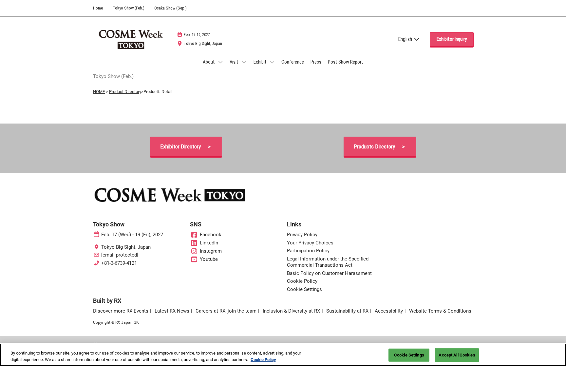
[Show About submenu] (220, 62)
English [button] (405, 39)
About (209, 62)
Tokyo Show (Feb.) (128, 8)
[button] (452, 39)
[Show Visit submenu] (244, 62)
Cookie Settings (409, 355)
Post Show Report (345, 62)
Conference (292, 62)
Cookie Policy (263, 359)
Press (316, 62)
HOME (99, 91)
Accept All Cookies (457, 355)
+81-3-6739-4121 (119, 263)
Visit (234, 62)
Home (98, 8)
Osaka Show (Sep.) (170, 8)
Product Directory (125, 91)
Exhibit (261, 62)
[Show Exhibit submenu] (272, 62)
